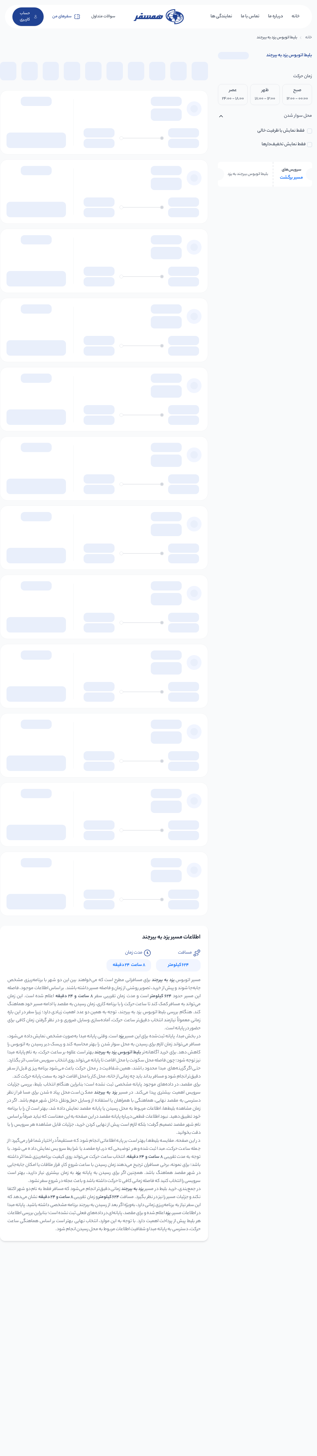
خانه (296, 16)
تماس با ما (250, 16)
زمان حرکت (302, 76)
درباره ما (275, 16)
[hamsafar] (158, 17)
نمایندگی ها (221, 16)
